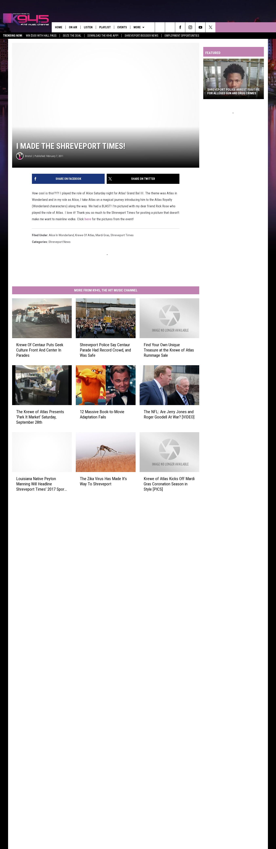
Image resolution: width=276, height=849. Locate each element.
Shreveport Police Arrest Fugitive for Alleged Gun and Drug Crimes (233, 91)
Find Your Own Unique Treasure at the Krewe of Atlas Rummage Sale (169, 350)
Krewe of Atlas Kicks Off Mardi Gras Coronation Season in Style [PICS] (169, 484)
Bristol (28, 156)
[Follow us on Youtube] (200, 27)
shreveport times (122, 235)
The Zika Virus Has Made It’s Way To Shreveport (103, 481)
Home (58, 27)
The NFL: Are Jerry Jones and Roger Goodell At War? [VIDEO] (169, 414)
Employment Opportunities (182, 35)
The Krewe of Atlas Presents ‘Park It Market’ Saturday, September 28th (40, 417)
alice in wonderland (61, 235)
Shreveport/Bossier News (141, 35)
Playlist (105, 27)
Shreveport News (59, 241)
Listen (88, 27)
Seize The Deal (72, 35)
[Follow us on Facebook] (180, 27)
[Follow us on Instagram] (190, 27)
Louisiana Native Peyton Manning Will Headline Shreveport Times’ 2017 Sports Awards (42, 484)
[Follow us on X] (210, 27)
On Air (73, 27)
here (87, 219)
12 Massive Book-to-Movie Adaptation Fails (102, 414)
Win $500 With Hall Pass (41, 35)
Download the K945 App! (102, 35)
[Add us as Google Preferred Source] (170, 27)
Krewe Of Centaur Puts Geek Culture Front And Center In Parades (39, 350)
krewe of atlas (84, 235)
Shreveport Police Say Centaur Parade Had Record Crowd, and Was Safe (105, 350)
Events (122, 27)
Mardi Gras (102, 235)
